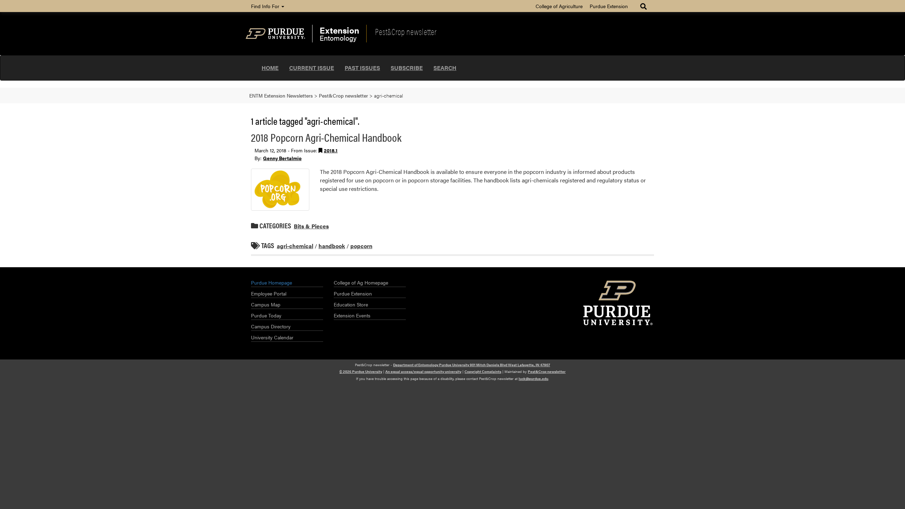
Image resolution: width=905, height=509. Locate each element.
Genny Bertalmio (282, 158)
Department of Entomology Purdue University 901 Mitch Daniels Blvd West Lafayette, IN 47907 (471, 364)
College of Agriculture (559, 6)
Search (444, 68)
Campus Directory (271, 326)
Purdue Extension (609, 6)
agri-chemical (295, 246)
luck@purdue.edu (533, 378)
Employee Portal (268, 293)
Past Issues (362, 68)
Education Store (351, 304)
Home (270, 68)
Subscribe (407, 68)
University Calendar (272, 337)
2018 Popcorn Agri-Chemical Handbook (326, 137)
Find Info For (266, 6)
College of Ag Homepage (361, 282)
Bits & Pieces (311, 226)
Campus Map (265, 304)
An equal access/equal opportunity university (423, 371)
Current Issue (311, 68)
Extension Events (352, 315)
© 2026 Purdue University (360, 371)
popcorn (361, 246)
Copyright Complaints (483, 371)
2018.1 (331, 150)
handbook (332, 246)
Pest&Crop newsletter (406, 31)
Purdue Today (266, 315)
